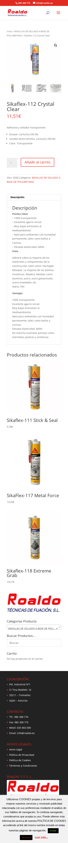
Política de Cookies (20, 760)
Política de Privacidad (21, 754)
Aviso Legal (15, 749)
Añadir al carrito (37, 162)
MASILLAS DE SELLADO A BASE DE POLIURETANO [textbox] (34, 628)
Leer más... (41, 837)
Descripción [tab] (17, 197)
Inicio (9, 31)
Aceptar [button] (53, 831)
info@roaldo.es (25, 733)
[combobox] (34, 627)
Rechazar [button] (26, 837)
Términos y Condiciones (23, 765)
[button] (55, 45)
